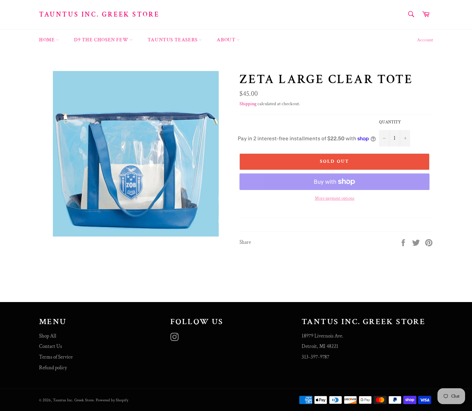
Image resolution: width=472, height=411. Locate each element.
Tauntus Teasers (173, 40)
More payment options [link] (335, 198)
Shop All (47, 336)
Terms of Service (56, 357)
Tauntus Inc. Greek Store (99, 14)
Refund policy (53, 367)
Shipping (247, 104)
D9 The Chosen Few (102, 40)
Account (425, 40)
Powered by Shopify (112, 400)
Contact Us (50, 346)
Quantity (390, 122)
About (227, 40)
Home (47, 40)
